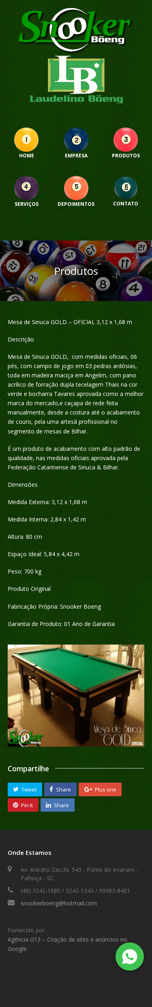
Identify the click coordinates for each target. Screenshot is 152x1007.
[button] (25, 789)
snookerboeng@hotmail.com (59, 903)
